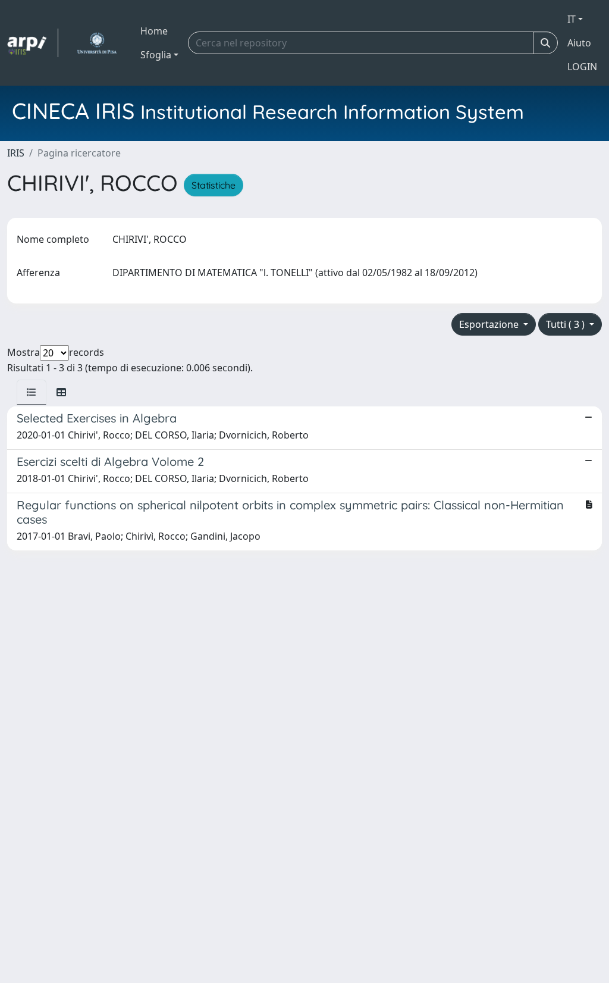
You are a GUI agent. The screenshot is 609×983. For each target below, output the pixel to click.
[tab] (31, 392)
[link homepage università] (96, 43)
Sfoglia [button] (155, 54)
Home (154, 30)
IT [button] (571, 19)
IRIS (15, 152)
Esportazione (490, 324)
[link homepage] (32, 43)
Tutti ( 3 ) (566, 324)
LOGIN (582, 66)
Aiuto (579, 42)
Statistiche (214, 185)
